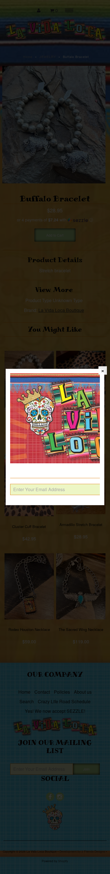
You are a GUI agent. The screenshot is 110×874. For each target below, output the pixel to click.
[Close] (102, 370)
